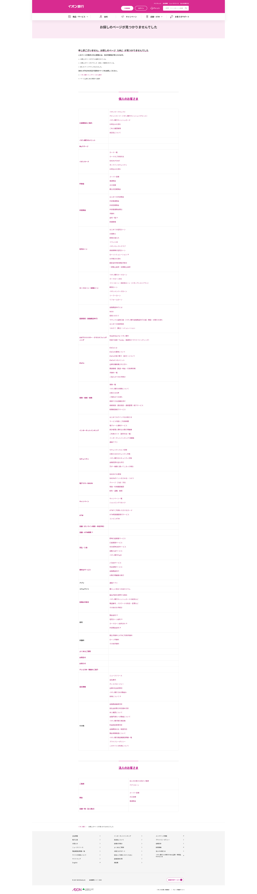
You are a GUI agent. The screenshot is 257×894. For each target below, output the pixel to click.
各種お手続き (84, 602)
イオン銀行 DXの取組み (118, 692)
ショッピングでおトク (118, 503)
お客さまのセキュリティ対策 (120, 454)
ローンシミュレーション (118, 255)
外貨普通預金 (114, 201)
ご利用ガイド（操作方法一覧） (121, 434)
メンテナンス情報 (161, 836)
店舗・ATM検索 (85, 532)
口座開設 (127, 8)
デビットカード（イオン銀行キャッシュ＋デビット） (129, 116)
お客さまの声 (114, 393)
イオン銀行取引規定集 (118, 721)
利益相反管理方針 (116, 725)
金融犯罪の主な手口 (117, 462)
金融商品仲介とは (116, 307)
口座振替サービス (116, 543)
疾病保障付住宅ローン (117, 250)
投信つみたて (114, 316)
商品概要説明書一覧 (78, 851)
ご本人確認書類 (115, 128)
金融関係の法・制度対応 (118, 729)
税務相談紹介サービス (118, 410)
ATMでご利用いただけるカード (121, 510)
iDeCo (81, 363)
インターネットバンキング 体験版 (122, 438)
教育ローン (113, 287)
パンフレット (157, 3)
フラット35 (114, 242)
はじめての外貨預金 (117, 197)
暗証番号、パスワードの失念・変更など (124, 603)
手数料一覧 (114, 373)
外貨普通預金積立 (116, 209)
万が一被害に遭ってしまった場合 (121, 466)
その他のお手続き (116, 608)
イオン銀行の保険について (119, 389)
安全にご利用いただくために (123, 855)
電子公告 (75, 840)
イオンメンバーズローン (118, 291)
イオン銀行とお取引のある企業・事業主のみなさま (168, 855)
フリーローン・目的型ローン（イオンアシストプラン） (129, 283)
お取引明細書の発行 (117, 575)
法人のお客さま (184, 3)
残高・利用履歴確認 (117, 487)
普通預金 (113, 181)
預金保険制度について (118, 733)
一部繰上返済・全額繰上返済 (120, 267)
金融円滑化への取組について (120, 717)
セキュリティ (84, 459)
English (74, 863)
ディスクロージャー (117, 684)
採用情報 (158, 847)
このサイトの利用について (119, 746)
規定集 (116, 863)
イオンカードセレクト (118, 112)
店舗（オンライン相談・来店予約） (92, 526)
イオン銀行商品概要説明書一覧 (121, 738)
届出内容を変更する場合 (118, 595)
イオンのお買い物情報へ (163, 889)
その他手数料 (114, 644)
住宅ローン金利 (115, 619)
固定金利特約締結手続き (118, 263)
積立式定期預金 (115, 189)
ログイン (141, 8)
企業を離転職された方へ (118, 364)
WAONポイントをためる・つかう (122, 478)
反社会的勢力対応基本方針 (119, 708)
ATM (81, 515)
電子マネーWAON (86, 483)
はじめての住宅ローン (117, 230)
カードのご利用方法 (117, 157)
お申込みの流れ (115, 124)
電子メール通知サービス (118, 426)
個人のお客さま (128, 99)
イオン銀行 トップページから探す (91, 75)
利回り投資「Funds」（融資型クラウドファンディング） (130, 340)
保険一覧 (113, 385)
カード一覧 (114, 152)
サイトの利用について (79, 855)
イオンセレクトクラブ (118, 246)
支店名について (115, 133)
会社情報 (165, 3)
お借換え (113, 234)
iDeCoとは (113, 348)
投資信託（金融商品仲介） (89, 319)
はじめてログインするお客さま (121, 417)
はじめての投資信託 (117, 324)
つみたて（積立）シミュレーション (122, 328)
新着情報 (113, 222)
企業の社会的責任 (116, 688)
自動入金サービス (116, 551)
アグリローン (134, 785)
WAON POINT (115, 161)
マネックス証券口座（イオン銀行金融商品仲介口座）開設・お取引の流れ (136, 320)
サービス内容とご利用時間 (119, 421)
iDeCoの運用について (117, 352)
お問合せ (82, 658)
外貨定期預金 (114, 205)
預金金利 (113, 615)
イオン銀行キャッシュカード (120, 120)
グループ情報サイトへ (179, 889)
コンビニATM (115, 519)
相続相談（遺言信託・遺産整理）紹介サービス (126, 405)
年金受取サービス (116, 567)
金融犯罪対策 (118, 859)
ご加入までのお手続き (118, 377)
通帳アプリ (114, 442)
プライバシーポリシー (118, 742)
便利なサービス (85, 570)
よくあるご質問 (85, 651)
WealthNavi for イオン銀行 (119, 336)
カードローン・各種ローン (88, 288)
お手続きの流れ (115, 259)
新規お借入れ (114, 238)
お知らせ (82, 664)
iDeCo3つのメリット (117, 360)
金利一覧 (113, 218)
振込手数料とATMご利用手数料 (121, 635)
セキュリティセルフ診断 (118, 450)
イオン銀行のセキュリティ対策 (121, 458)
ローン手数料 (114, 640)
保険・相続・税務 (85, 398)
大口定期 (113, 185)
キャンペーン (84, 501)
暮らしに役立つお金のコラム (120, 589)
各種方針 (158, 844)
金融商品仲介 (114, 571)
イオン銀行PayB (116, 555)
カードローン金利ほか (117, 624)
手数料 (112, 214)
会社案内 (113, 680)
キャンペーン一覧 (116, 499)
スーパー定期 (114, 177)
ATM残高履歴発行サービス (119, 515)
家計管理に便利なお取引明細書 (121, 430)
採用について (114, 696)
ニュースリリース (174, 3)
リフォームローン (116, 300)
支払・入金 (83, 548)
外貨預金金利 (114, 628)
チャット (156, 8)
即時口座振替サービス (118, 538)
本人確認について (116, 712)
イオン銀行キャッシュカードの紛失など (124, 599)
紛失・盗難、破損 (116, 491)
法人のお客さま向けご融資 (139, 781)
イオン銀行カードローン (118, 275)
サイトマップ (76, 859)
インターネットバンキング (89, 430)
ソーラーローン (115, 296)
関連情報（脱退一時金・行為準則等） (123, 369)
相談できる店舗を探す (118, 401)
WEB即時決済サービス (118, 547)
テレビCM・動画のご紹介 (88, 670)
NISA (112, 312)
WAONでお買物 (115, 474)
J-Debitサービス (115, 563)
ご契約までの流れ (116, 397)
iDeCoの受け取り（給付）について (122, 356)
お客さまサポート (119, 851)
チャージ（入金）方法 (118, 482)
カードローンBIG (116, 279)
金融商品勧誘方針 (116, 704)
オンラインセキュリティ (118, 165)
